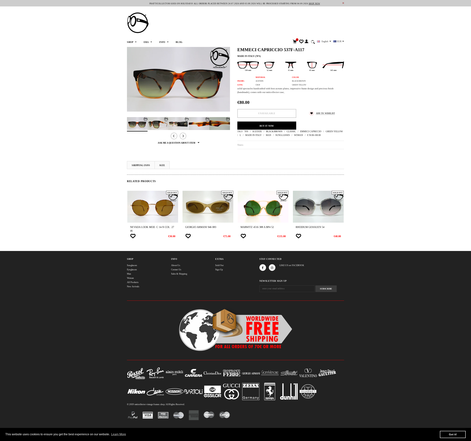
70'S (246, 131)
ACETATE (257, 131)
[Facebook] (262, 267)
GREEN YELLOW (334, 131)
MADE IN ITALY (253, 135)
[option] (178, 79)
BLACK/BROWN (274, 131)
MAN (268, 135)
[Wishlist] (133, 236)
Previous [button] (174, 136)
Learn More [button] (118, 434)
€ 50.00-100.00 (314, 135)
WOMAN (298, 135)
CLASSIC (291, 131)
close (343, 3)
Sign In (306, 41)
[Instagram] (272, 267)
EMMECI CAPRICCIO (310, 131)
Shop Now (314, 3)
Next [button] (183, 136)
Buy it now (267, 126)
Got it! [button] (453, 434)
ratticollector (140, 404)
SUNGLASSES (282, 135)
